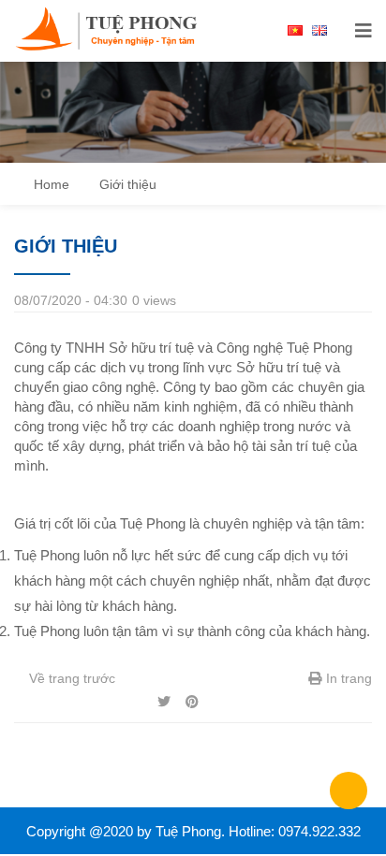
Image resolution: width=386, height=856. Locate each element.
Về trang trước (70, 678)
